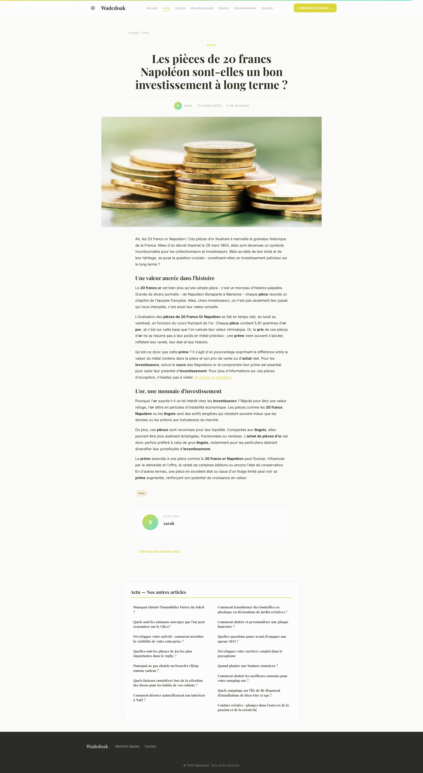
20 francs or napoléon (212, 377)
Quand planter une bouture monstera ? (248, 665)
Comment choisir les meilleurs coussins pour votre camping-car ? (253, 678)
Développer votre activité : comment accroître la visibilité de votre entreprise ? (168, 638)
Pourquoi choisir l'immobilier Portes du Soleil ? (168, 609)
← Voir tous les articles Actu (157, 551)
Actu (166, 8)
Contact (150, 746)
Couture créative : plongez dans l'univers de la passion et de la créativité (253, 707)
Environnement (245, 8)
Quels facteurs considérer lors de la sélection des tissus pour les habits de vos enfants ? (168, 682)
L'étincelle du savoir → (315, 8)
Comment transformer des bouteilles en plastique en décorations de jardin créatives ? (252, 609)
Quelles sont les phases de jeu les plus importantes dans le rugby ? (162, 653)
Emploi (224, 8)
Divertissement (202, 8)
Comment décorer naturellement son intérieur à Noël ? (169, 697)
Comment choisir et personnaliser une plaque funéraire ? (253, 624)
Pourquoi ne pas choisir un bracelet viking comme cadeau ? (166, 668)
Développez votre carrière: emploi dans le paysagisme (250, 653)
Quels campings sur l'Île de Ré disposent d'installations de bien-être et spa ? (249, 692)
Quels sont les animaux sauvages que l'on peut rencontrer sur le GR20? (169, 624)
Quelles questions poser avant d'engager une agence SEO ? (252, 638)
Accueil (152, 8)
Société (267, 8)
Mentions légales (127, 746)
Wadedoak (113, 7)
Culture (180, 8)
